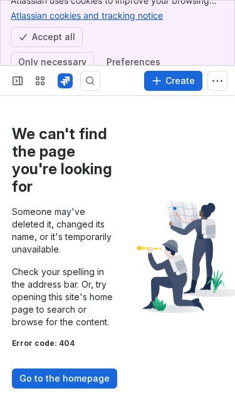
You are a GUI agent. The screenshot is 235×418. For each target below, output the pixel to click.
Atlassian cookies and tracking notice (87, 15)
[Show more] (217, 81)
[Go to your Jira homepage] (65, 81)
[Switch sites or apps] (40, 81)
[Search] (90, 81)
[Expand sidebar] (18, 81)
